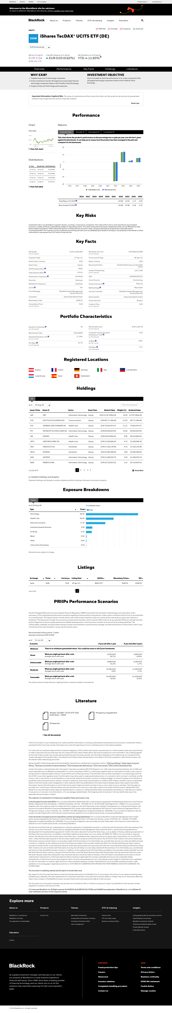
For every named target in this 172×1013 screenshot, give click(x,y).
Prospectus (127, 29)
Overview (39, 69)
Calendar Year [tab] (65, 132)
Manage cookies (148, 991)
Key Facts (89, 69)
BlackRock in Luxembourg (18, 915)
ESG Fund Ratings (114, 763)
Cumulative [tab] (107, 132)
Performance (64, 69)
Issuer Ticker (35, 410)
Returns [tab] (62, 125)
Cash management (77, 924)
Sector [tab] (33, 500)
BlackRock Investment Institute (143, 921)
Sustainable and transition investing (83, 918)
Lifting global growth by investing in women (147, 915)
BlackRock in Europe (16, 918)
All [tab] (32, 399)
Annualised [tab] (92, 132)
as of (31, 405)
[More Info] (100, 57)
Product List (44, 915)
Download (139, 29)
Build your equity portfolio (110, 921)
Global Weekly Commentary (142, 918)
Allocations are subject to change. (42, 552)
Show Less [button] (135, 103)
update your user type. (64, 11)
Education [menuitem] (123, 21)
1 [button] (77, 470)
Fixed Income (106, 915)
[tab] (42, 138)
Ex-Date (31, 166)
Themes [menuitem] (79, 21)
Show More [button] (139, 470)
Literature (132, 69)
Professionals (142, 2)
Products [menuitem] (67, 21)
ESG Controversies (100, 765)
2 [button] (80, 470)
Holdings (110, 69)
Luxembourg (156, 2)
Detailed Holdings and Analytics (45, 477)
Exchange (34, 578)
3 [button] (84, 470)
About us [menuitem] (54, 21)
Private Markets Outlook (141, 927)
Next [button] (90, 470)
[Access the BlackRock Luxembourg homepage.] (22, 967)
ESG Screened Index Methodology (79, 765)
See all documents (52, 735)
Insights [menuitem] (110, 21)
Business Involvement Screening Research (50, 765)
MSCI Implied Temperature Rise (120, 765)
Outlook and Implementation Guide (144, 924)
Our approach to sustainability (19, 921)
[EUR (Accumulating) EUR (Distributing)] (40, 47)
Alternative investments (79, 915)
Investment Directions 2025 (80, 921)
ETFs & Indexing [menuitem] (95, 21)
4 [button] (87, 470)
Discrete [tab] (79, 132)
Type (32, 509)
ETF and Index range (109, 918)
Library (11, 940)
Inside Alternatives (139, 930)
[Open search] (142, 20)
